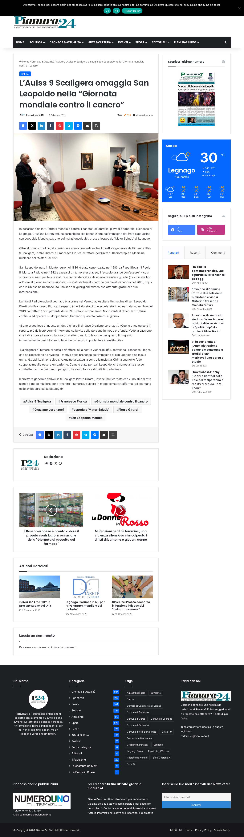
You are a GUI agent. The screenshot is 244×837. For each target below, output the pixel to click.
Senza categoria (81, 747)
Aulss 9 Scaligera (38, 401)
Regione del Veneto (137, 757)
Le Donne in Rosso (83, 772)
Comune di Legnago (161, 718)
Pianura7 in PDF (185, 42)
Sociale (76, 710)
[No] (239, 8)
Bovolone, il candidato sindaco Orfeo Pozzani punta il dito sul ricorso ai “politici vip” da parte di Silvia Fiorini (208, 323)
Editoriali (159, 42)
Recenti (195, 252)
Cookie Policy (222, 830)
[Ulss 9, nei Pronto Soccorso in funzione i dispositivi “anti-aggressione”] (132, 587)
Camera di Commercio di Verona (144, 705)
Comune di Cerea (136, 718)
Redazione (32, 115)
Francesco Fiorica (73, 401)
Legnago (158, 744)
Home (20, 42)
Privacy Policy (203, 830)
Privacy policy (132, 10)
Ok (107, 10)
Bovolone (156, 692)
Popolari (173, 252)
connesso (40, 647)
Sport (139, 42)
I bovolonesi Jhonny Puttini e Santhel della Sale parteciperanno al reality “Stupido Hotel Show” (208, 380)
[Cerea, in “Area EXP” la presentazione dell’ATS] (39, 587)
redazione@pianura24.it (195, 736)
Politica (36, 42)
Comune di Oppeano (138, 725)
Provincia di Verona (158, 751)
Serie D (131, 764)
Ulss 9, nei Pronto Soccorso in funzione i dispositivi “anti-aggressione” (131, 605)
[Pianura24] (45, 22)
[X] (55, 463)
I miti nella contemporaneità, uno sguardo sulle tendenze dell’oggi (208, 273)
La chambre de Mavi (84, 765)
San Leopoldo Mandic (86, 418)
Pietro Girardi (128, 409)
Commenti (218, 252)
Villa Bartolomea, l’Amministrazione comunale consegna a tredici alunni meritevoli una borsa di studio (208, 352)
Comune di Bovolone (138, 712)
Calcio (130, 699)
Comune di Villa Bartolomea (141, 731)
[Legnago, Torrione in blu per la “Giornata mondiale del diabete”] (86, 587)
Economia (77, 697)
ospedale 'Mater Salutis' (91, 409)
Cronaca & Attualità (65, 42)
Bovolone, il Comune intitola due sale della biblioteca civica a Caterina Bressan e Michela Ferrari (207, 297)
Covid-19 (167, 731)
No (116, 10)
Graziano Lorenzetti (49, 409)
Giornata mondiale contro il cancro (122, 401)
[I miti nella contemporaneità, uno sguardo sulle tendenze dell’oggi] (178, 272)
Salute (60, 61)
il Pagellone (78, 759)
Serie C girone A (161, 757)
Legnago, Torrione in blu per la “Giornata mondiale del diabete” (85, 605)
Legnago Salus (135, 751)
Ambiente (77, 716)
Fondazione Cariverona (139, 738)
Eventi (123, 42)
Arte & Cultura (99, 42)
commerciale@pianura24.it (35, 814)
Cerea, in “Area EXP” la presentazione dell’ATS (35, 604)
